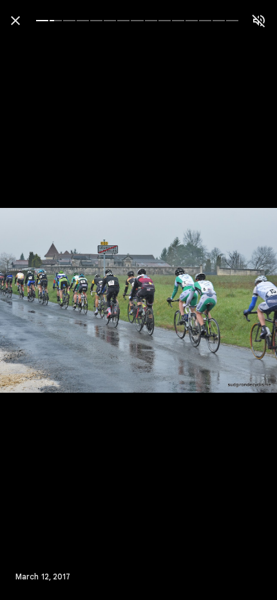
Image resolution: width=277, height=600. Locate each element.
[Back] (15, 20)
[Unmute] (259, 20)
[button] (36, 300)
